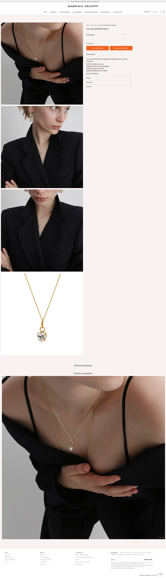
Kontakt (7, 555)
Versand (88, 86)
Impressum (79, 564)
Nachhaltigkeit (44, 557)
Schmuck (93, 25)
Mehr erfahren (92, 73)
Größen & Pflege (10, 559)
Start (87, 25)
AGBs (77, 559)
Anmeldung (148, 559)
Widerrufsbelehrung (82, 555)
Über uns (43, 555)
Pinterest (43, 564)
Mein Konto (8, 557)
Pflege (88, 78)
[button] (53, 12)
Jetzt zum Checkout (121, 48)
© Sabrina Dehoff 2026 (145, 575)
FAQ (6, 562)
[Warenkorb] (164, 11)
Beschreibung (90, 54)
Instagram (43, 562)
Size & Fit (89, 82)
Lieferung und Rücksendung (84, 557)
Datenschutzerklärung (82, 562)
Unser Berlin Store (46, 559)
